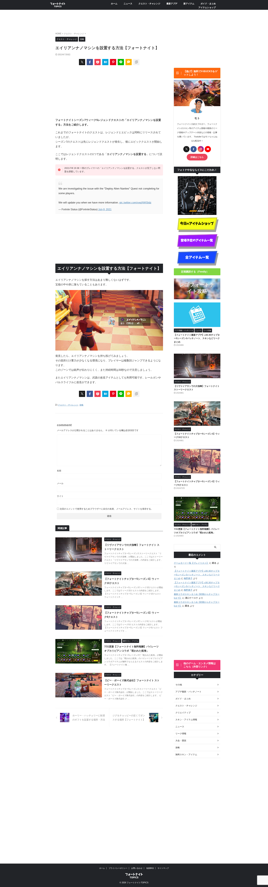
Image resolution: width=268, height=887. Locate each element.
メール (60, 483)
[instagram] (201, 149)
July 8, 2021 (105, 209)
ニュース (128, 3)
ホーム (114, 3)
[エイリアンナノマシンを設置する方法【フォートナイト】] (105, 62)
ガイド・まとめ (208, 3)
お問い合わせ (136, 868)
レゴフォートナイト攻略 (197, 288)
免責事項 (150, 868)
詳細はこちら (197, 157)
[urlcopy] (136, 62)
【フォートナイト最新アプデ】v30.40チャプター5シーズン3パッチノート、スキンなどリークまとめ (197, 338)
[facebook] (90, 62)
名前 (59, 470)
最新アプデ (171, 3)
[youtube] (208, 149)
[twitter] (82, 62)
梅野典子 (188, 578)
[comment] (128, 62)
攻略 (81, 405)
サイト (60, 496)
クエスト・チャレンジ (149, 3)
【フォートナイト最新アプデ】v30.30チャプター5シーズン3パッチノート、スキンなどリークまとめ (197, 575)
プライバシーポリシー (118, 868)
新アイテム (188, 3)
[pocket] (97, 62)
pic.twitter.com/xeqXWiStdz (135, 202)
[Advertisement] (109, 91)
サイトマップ (163, 868)
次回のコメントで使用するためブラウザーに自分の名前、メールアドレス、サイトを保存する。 (106, 509)
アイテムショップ (207, 7)
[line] (121, 62)
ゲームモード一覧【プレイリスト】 (191, 563)
